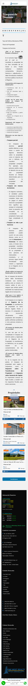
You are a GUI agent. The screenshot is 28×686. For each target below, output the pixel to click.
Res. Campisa (6, 631)
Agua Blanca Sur (7, 658)
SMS (16, 683)
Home (5, 19)
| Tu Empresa (15, 619)
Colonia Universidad (8, 652)
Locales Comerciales (12, 441)
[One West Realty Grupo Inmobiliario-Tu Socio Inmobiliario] (14, 3)
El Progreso (6, 578)
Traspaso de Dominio (9, 48)
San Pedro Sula (7, 574)
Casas (6, 414)
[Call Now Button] (3, 683)
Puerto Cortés (6, 593)
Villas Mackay (6, 644)
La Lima (5, 589)
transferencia (19, 341)
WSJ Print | (12, 621)
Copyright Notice (7, 682)
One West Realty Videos (10, 615)
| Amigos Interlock (21, 619)
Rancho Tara (6, 650)
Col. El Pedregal (7, 639)
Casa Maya (5, 656)
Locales (6, 441)
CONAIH (11, 619)
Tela (4, 585)
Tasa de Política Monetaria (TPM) (12, 41)
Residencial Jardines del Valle (10, 661)
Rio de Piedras (6, 635)
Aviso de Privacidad (15, 682)
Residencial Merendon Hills (10, 628)
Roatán (5, 580)
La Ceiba (5, 576)
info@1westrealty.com (9, 610)
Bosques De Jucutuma (8, 663)
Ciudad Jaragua (7, 654)
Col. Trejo (5, 637)
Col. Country (6, 646)
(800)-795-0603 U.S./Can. (10, 608)
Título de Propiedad (9, 44)
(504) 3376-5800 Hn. (9, 601)
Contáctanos (14, 479)
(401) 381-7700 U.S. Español (11, 606)
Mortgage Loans (6, 619)
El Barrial (5, 641)
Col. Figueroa (6, 648)
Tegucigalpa (6, 583)
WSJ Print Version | (6, 621)
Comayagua (6, 591)
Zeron (4, 633)
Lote (6, 467)
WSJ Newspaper (17, 621)
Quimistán (5, 587)
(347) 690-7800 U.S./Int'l (10, 603)
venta (10, 150)
